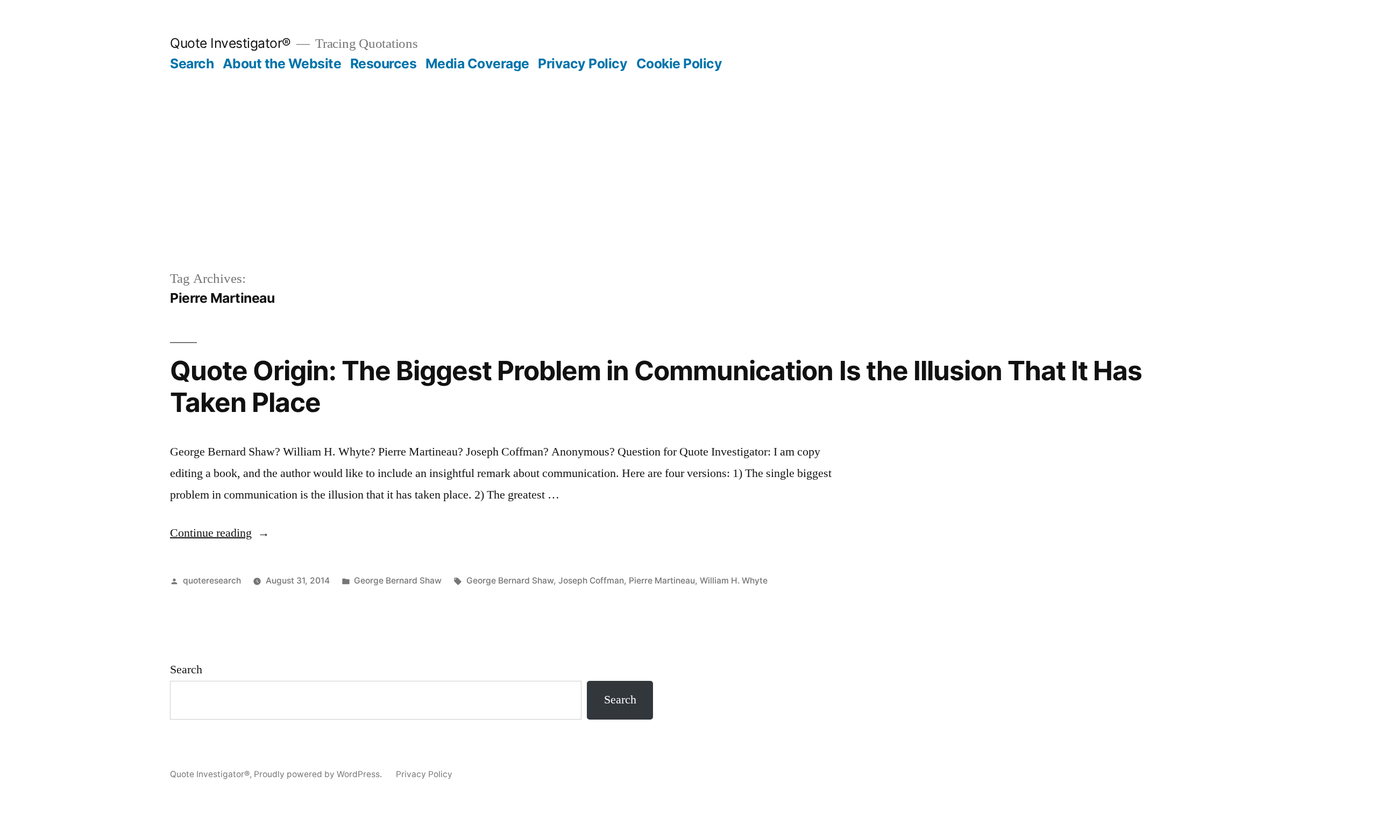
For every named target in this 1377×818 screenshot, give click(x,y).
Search (192, 63)
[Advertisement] (688, 152)
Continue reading (219, 532)
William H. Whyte (734, 580)
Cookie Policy (679, 63)
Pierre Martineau (662, 580)
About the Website (282, 63)
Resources (383, 63)
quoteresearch (212, 580)
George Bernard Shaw (398, 580)
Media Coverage (477, 63)
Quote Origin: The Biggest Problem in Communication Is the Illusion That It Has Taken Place (656, 386)
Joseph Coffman (591, 580)
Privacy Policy (582, 63)
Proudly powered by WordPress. (319, 774)
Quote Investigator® (230, 43)
